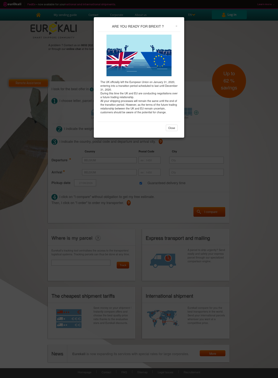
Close (171, 128)
